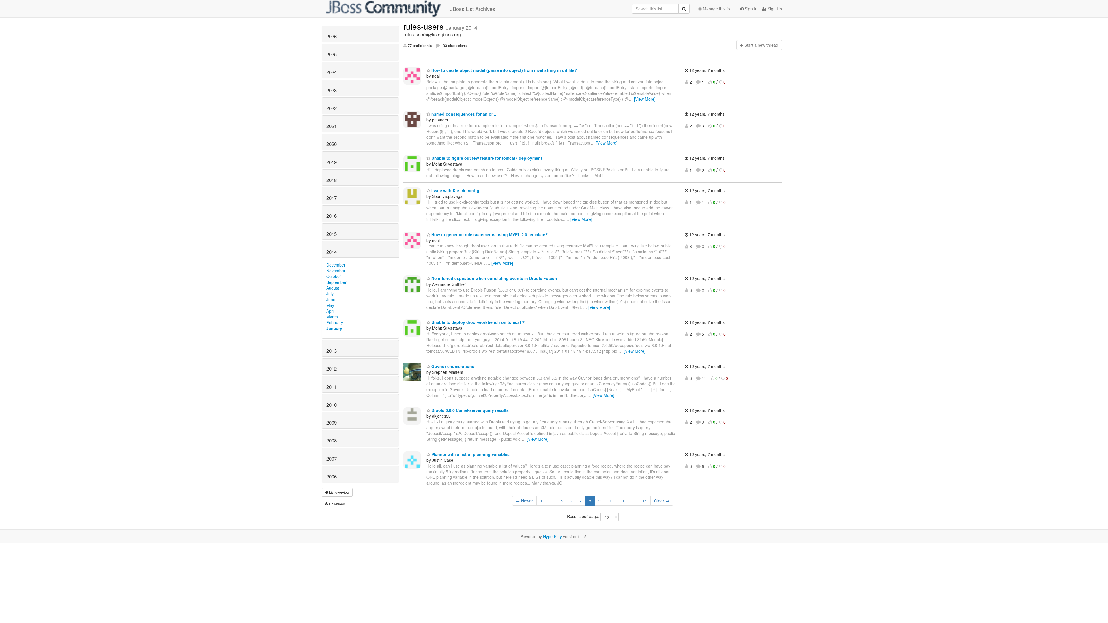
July (330, 294)
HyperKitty (552, 536)
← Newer (524, 501)
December (335, 265)
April (330, 311)
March (332, 317)
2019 (331, 162)
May (330, 305)
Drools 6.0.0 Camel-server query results (469, 410)
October (333, 276)
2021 (331, 126)
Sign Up (774, 9)
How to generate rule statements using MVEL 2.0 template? (489, 234)
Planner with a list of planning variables (470, 454)
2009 (331, 422)
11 (622, 501)
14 (644, 501)
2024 (331, 72)
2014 (331, 251)
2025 (331, 54)
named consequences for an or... (463, 114)
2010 (331, 404)
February (334, 322)
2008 (331, 440)
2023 (331, 90)
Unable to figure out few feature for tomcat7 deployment (486, 158)
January (334, 328)
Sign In (750, 9)
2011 (331, 386)
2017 (331, 197)
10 (610, 501)
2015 (331, 233)
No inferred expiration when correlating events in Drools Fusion (493, 278)
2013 (331, 350)
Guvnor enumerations (452, 366)
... (551, 501)
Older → (661, 501)
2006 (331, 476)
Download (336, 503)
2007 (331, 458)
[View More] (645, 99)
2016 (331, 215)
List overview (338, 492)
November (335, 270)
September (336, 282)
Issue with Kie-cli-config (454, 190)
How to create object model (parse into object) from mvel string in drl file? (503, 70)
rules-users (424, 26)
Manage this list (716, 9)
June (330, 299)
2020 (331, 143)
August (332, 288)
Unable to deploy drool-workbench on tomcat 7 (477, 322)
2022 (331, 108)
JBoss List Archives (472, 8)
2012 (331, 368)
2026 (331, 36)
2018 (331, 180)
